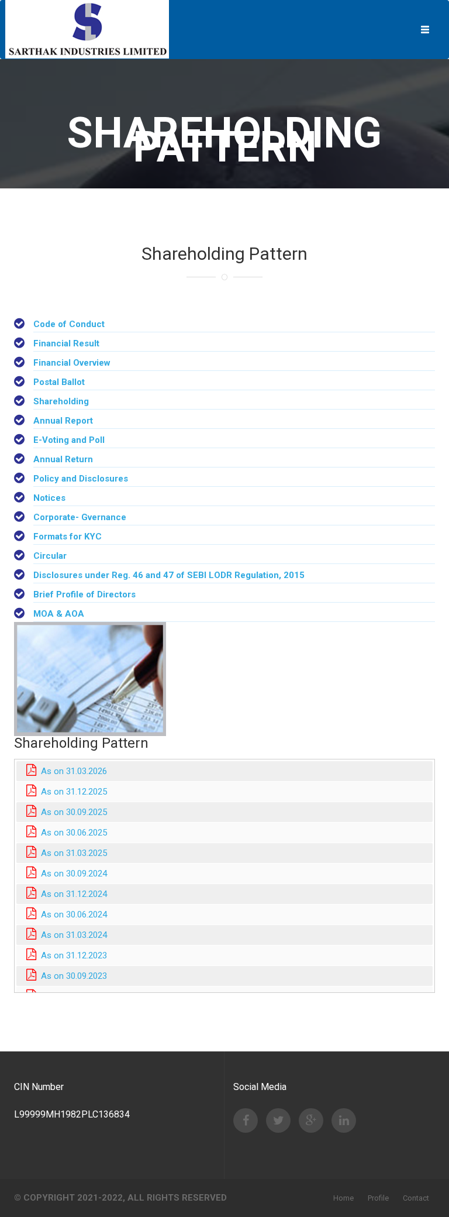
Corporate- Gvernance (79, 517)
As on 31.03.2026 (71, 771)
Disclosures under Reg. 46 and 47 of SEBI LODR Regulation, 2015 (169, 575)
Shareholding (61, 401)
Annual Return (63, 459)
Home (343, 1198)
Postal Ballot (59, 382)
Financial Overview (71, 362)
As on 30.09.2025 (71, 812)
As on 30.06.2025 (71, 832)
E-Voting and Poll (69, 440)
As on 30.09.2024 (71, 873)
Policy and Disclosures (80, 478)
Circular (50, 556)
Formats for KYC (67, 536)
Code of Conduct (69, 324)
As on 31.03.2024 (71, 935)
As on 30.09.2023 (71, 976)
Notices (49, 498)
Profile (378, 1198)
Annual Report (63, 420)
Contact (416, 1198)
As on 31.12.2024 (71, 894)
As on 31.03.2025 (71, 853)
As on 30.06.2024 (71, 914)
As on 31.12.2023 (71, 955)
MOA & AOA (58, 613)
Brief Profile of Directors (84, 594)
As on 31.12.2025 (71, 791)
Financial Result (66, 343)
